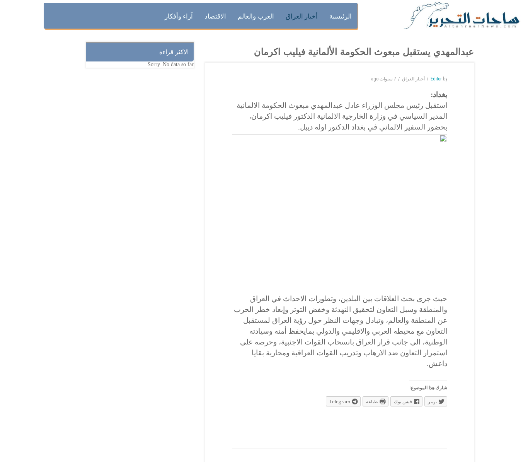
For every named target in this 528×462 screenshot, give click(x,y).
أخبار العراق (413, 79)
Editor (436, 79)
